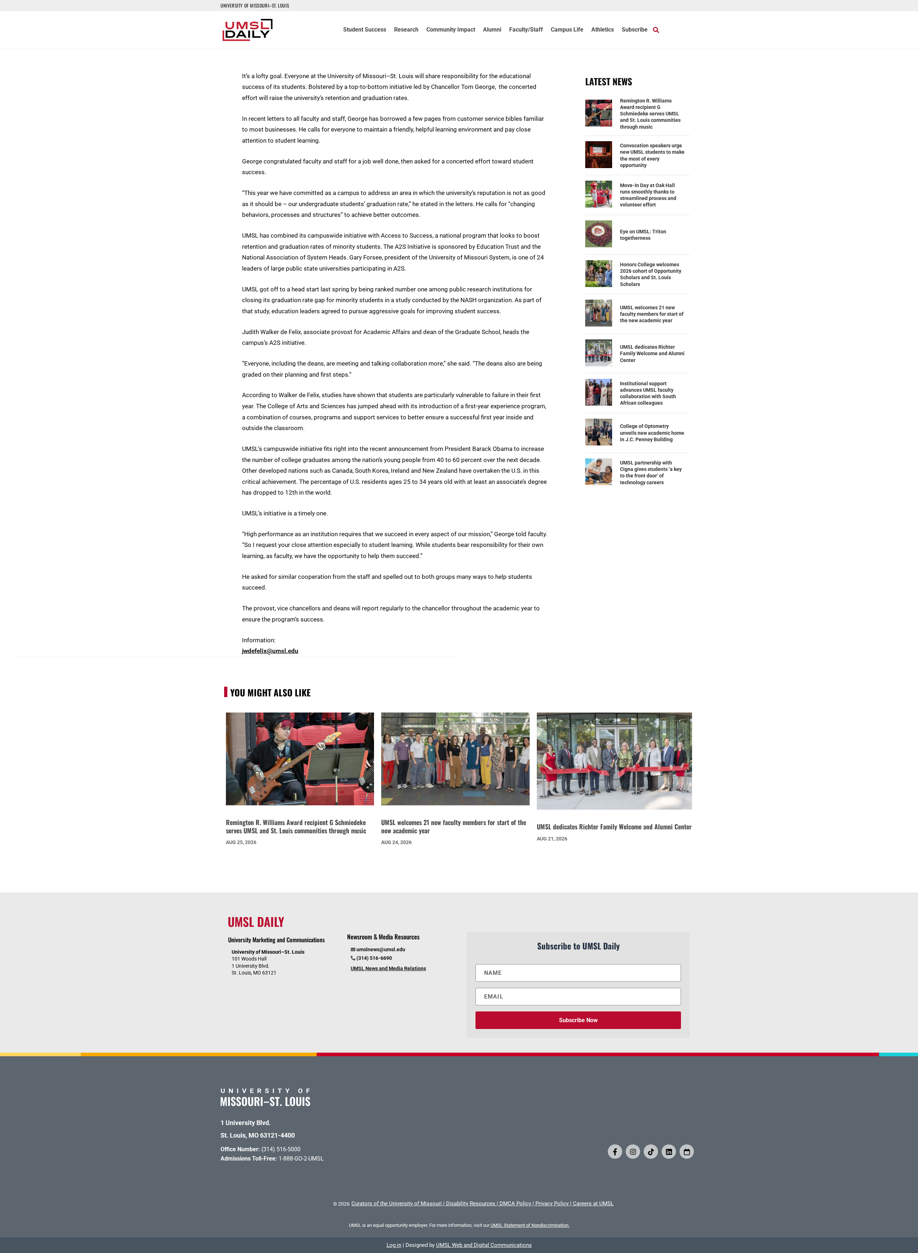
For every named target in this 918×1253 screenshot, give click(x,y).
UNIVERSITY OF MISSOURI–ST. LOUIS (255, 5)
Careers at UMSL (593, 1203)
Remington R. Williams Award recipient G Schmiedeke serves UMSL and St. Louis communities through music (650, 114)
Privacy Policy (552, 1203)
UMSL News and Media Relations (388, 968)
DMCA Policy (515, 1203)
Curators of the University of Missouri (396, 1203)
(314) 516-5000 (281, 1149)
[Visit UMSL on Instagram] (633, 1151)
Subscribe (635, 30)
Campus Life (567, 30)
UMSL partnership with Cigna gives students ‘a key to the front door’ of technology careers (651, 472)
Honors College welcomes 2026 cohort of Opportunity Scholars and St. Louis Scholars (650, 274)
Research (406, 30)
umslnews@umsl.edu (380, 949)
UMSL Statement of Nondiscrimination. (530, 1225)
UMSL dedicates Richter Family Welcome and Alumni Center (652, 353)
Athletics (602, 30)
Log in (394, 1245)
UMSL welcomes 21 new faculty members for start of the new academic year (651, 314)
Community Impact (450, 30)
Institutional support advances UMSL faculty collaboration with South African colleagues (648, 393)
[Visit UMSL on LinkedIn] (669, 1151)
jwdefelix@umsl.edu (270, 650)
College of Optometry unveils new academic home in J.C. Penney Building (652, 432)
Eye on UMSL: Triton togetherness (643, 235)
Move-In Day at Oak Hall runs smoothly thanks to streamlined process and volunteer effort (648, 195)
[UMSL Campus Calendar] (687, 1151)
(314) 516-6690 (374, 958)
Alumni (492, 30)
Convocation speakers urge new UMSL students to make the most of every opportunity (652, 155)
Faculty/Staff (526, 30)
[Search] (656, 29)
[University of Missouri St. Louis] (265, 1103)
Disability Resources (470, 1203)
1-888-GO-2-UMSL (301, 1158)
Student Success (364, 30)
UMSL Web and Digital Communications (484, 1245)
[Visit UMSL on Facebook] (615, 1151)
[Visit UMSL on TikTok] (651, 1151)
